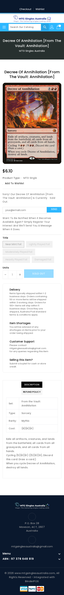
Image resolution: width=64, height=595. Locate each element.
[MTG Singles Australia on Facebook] (15, 3)
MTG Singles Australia (32, 51)
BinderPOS (32, 581)
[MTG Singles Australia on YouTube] (48, 3)
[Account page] (52, 27)
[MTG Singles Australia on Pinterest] (28, 3)
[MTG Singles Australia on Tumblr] (41, 3)
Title (5, 237)
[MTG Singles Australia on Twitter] (22, 3)
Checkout (25, 9)
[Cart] (58, 27)
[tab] (31, 385)
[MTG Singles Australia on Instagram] (35, 3)
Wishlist (40, 9)
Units (6, 267)
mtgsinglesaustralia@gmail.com (32, 546)
